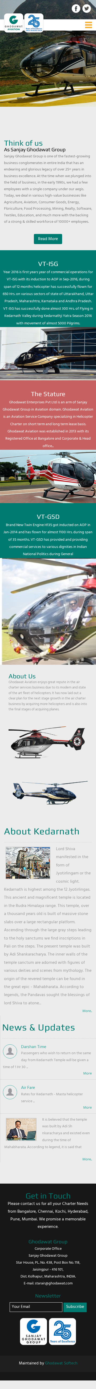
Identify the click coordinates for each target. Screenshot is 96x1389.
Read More (48, 239)
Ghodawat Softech (61, 1363)
